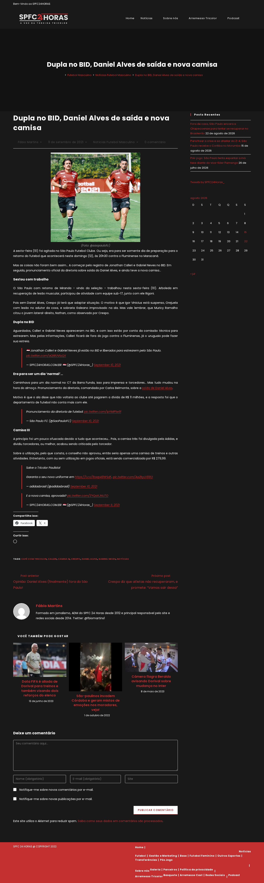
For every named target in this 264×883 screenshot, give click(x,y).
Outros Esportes (228, 855)
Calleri (52, 559)
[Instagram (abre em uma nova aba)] (245, 4)
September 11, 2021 (107, 505)
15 (245, 232)
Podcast (234, 875)
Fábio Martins (28, 142)
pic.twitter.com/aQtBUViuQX (46, 356)
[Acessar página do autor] (21, 611)
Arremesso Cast (191, 875)
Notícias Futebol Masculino (114, 142)
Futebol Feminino (202, 855)
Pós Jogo (166, 860)
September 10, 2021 (107, 365)
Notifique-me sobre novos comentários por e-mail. (56, 790)
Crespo (75, 559)
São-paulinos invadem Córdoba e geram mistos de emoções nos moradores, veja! (96, 703)
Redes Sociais (215, 875)
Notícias (245, 851)
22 (246, 241)
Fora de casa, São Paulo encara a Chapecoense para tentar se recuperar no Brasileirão (219, 128)
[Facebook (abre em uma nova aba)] (240, 4)
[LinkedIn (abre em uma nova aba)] (249, 4)
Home (139, 847)
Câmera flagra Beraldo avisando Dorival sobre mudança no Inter (151, 681)
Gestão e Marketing (163, 855)
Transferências (146, 860)
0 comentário (155, 142)
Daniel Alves (89, 559)
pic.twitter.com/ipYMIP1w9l (102, 412)
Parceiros (170, 869)
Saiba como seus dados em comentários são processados (120, 821)
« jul (192, 274)
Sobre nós (142, 871)
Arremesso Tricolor (149, 876)
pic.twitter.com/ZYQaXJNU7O (87, 496)
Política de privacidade (196, 869)
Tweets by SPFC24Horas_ (207, 182)
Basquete (170, 875)
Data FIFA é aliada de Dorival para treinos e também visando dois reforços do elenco (39, 688)
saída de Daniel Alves (157, 388)
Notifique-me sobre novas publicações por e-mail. (55, 799)
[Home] (62, 75)
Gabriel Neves (107, 559)
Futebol (140, 855)
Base (183, 855)
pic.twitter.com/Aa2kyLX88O (133, 477)
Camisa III (64, 559)
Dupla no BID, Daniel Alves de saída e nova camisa (169, 75)
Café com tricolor (34, 559)
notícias (123, 559)
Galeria (155, 869)
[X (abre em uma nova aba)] (235, 4)
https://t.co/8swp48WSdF (93, 477)
